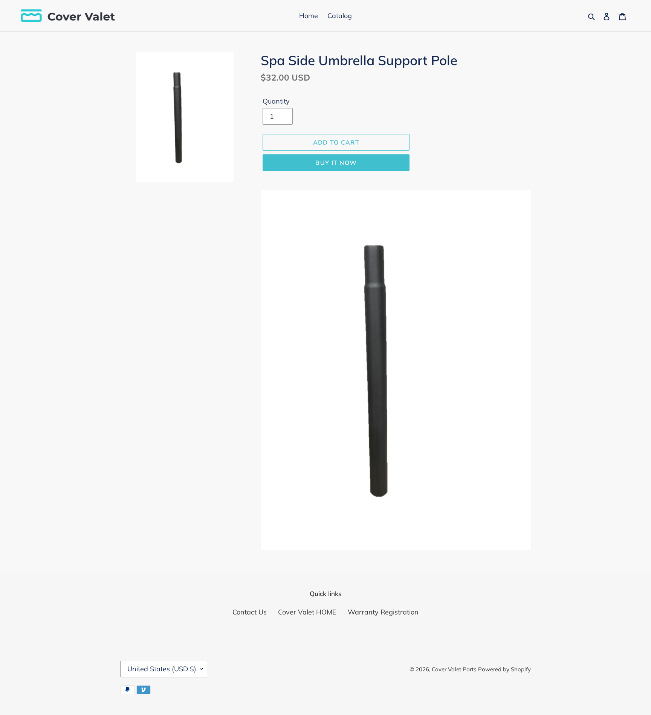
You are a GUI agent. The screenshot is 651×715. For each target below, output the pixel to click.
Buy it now (336, 162)
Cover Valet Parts (454, 669)
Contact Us (249, 612)
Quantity (276, 101)
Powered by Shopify (504, 669)
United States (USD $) (161, 669)
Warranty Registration (383, 612)
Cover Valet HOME (307, 612)
